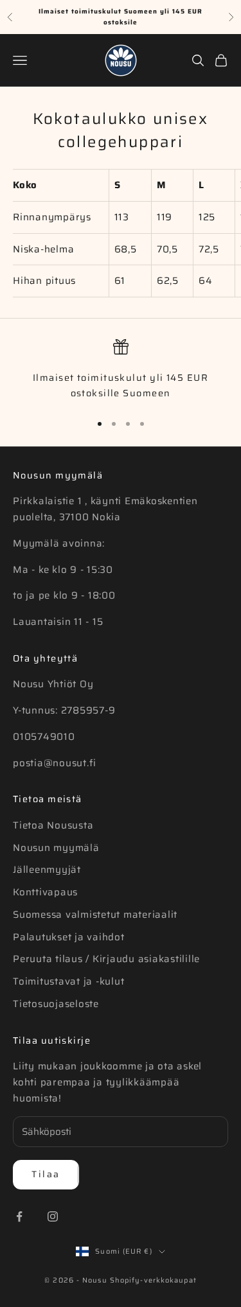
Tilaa (45, 1174)
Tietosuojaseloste (56, 1004)
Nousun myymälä (56, 847)
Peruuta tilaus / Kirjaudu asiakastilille (106, 959)
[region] (120, 370)
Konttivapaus (45, 892)
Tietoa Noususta (53, 825)
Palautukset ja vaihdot (69, 937)
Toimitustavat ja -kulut (68, 981)
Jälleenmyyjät (47, 869)
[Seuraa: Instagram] (52, 1216)
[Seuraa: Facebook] (19, 1216)
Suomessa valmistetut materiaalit (95, 914)
